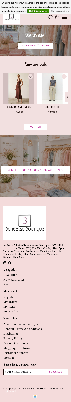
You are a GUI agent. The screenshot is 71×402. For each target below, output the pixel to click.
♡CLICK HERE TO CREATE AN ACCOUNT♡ (35, 170)
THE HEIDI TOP (52, 107)
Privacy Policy (12, 338)
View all (35, 127)
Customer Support (15, 352)
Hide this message (38, 11)
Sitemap (9, 357)
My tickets (10, 306)
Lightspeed (9, 391)
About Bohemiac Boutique (21, 324)
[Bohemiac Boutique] (11, 17)
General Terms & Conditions (22, 328)
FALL (6, 284)
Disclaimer (10, 333)
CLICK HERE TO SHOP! (35, 45)
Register (9, 297)
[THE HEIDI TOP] (52, 88)
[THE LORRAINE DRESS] (18, 88)
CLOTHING (10, 275)
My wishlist (11, 311)
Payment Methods (15, 343)
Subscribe (55, 371)
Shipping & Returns (16, 348)
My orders (10, 301)
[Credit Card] (35, 397)
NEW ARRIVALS (14, 279)
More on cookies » (60, 11)
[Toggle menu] (64, 17)
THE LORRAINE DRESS (19, 107)
